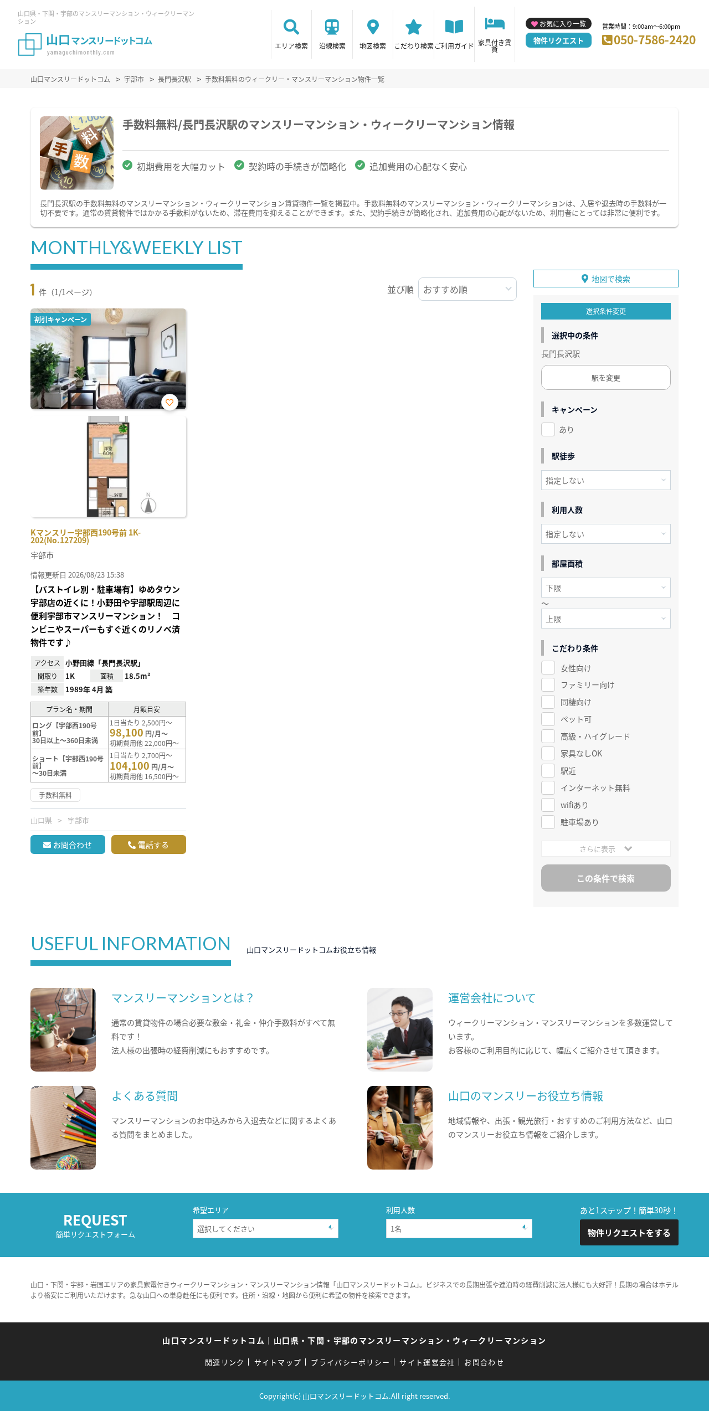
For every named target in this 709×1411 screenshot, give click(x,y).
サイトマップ (278, 1362)
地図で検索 (611, 278)
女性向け (576, 667)
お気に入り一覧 (563, 23)
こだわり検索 (414, 45)
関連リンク (225, 1362)
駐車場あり (580, 821)
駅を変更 (606, 377)
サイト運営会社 (427, 1362)
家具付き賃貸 (494, 46)
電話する (153, 844)
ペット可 (576, 718)
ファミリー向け (588, 684)
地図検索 (372, 45)
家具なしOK (581, 753)
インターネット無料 (595, 787)
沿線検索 (332, 45)
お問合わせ (72, 844)
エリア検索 (291, 45)
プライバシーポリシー (350, 1362)
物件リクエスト (558, 40)
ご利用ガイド (454, 45)
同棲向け (576, 701)
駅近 (568, 770)
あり (566, 429)
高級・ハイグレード (595, 735)
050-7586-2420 (655, 39)
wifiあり (575, 804)
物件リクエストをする (629, 1232)
